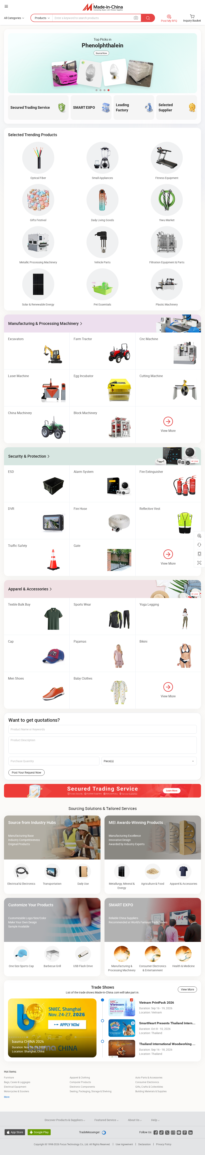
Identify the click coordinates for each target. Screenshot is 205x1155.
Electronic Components (82, 1086)
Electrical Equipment (15, 1086)
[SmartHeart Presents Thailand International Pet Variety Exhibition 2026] (122, 1028)
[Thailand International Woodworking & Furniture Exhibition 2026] (122, 1048)
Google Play (39, 1132)
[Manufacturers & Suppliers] (102, 7)
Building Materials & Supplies (151, 1091)
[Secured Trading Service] (102, 791)
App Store (15, 1132)
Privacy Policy (163, 1144)
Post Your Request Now (26, 772)
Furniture (9, 1077)
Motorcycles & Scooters (16, 1091)
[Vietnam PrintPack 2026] (122, 1007)
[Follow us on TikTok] (161, 1132)
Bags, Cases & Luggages (17, 1082)
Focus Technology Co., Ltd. (74, 1144)
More (6, 1096)
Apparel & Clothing (80, 1077)
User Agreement (124, 1144)
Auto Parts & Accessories (148, 1077)
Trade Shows (102, 987)
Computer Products (80, 1082)
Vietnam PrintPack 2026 (156, 1002)
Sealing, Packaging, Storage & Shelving (91, 1091)
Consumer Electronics (147, 1082)
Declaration (144, 1144)
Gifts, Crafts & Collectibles (149, 1086)
